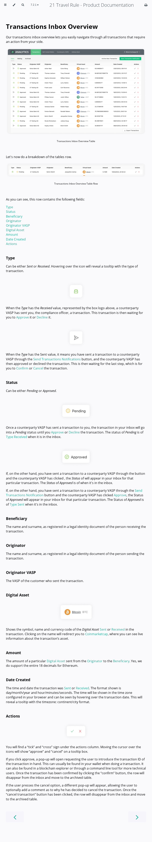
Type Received (16, 437)
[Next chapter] (137, 816)
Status (10, 211)
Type (9, 207)
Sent (103, 629)
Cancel (38, 368)
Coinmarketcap (96, 634)
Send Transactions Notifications (57, 359)
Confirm (22, 368)
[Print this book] (146, 5)
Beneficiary (14, 216)
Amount (12, 234)
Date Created (16, 239)
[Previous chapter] (15, 816)
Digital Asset (15, 230)
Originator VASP (18, 225)
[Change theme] (14, 5)
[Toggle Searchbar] (22, 5)
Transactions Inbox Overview (52, 26)
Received (118, 629)
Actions (11, 244)
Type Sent (17, 504)
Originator (13, 221)
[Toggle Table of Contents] (5, 5)
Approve (22, 317)
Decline (42, 317)
